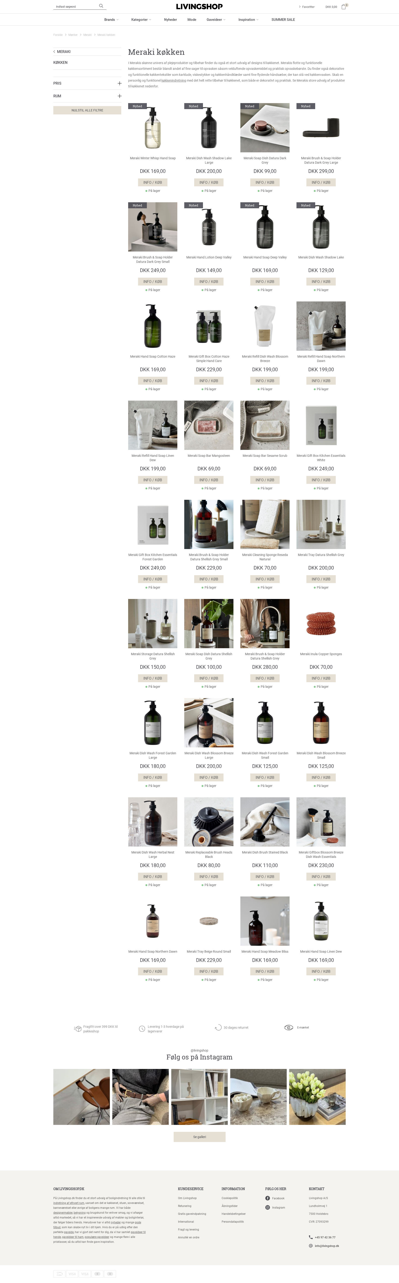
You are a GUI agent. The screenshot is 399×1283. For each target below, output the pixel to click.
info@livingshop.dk (327, 1246)
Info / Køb (152, 182)
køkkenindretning (173, 80)
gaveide (69, 1232)
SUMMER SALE (283, 19)
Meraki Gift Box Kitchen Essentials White (321, 458)
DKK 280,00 (265, 666)
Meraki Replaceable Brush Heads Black (208, 854)
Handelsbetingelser (234, 1213)
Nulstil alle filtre (87, 110)
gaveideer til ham (73, 1237)
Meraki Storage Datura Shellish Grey (153, 656)
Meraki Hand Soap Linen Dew (321, 951)
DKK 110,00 (265, 865)
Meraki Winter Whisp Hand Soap (153, 158)
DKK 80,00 (208, 865)
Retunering (184, 1206)
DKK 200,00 (209, 171)
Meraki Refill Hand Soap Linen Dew (153, 458)
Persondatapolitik (233, 1221)
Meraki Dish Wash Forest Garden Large (153, 755)
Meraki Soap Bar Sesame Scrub (265, 456)
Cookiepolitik (230, 1198)
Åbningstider (230, 1206)
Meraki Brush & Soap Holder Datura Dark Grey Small (153, 259)
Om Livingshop (187, 1198)
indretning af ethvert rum (68, 1203)
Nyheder (170, 19)
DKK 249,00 (153, 270)
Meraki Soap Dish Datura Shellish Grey (208, 656)
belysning (80, 1212)
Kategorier (139, 19)
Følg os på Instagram (199, 1055)
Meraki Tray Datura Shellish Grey (321, 555)
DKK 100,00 (209, 666)
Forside (58, 35)
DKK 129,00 (321, 270)
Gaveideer (214, 19)
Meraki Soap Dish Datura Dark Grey (265, 160)
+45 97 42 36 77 (325, 1237)
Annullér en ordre (188, 1237)
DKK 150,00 (153, 666)
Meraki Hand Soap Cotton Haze (152, 356)
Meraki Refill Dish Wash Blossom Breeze (265, 358)
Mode (191, 19)
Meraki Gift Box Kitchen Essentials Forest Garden (152, 557)
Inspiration (247, 19)
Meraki (87, 35)
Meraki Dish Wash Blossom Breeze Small (321, 755)
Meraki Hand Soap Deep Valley (265, 257)
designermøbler (63, 1212)
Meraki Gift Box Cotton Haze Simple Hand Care (209, 358)
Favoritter (308, 7)
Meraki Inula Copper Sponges (321, 654)
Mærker (73, 35)
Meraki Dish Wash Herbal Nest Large (152, 854)
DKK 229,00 (209, 369)
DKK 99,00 (265, 171)
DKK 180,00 (153, 766)
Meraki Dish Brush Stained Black (265, 852)
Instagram (278, 1207)
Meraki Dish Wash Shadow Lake (321, 257)
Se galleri (199, 1137)
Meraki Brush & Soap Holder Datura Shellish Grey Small (209, 557)
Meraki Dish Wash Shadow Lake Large (209, 160)
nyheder (116, 1222)
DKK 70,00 (265, 567)
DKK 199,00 (265, 369)
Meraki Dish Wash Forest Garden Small (265, 755)
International (186, 1221)
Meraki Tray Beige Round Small (209, 951)
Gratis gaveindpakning (192, 1213)
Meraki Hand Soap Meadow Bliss (265, 951)
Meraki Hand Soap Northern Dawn (152, 951)
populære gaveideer (97, 1237)
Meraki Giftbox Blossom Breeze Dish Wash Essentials (321, 854)
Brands (109, 19)
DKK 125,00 (265, 766)
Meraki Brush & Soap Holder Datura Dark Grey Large (321, 160)
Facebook (278, 1198)
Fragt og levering (188, 1229)
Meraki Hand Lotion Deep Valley (209, 257)
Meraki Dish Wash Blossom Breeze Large (208, 755)
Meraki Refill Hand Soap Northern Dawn (321, 358)
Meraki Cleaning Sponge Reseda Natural (265, 557)
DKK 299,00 (321, 171)
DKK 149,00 (209, 270)
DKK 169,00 (153, 171)
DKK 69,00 (208, 468)
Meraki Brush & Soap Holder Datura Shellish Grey (265, 656)
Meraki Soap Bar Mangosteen (209, 456)
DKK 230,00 (321, 865)
